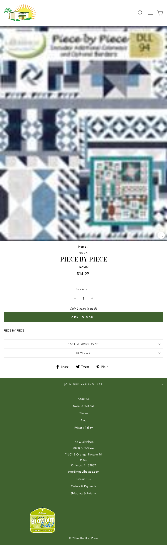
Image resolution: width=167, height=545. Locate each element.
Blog (83, 420)
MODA (83, 253)
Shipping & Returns (83, 493)
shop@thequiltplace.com (83, 471)
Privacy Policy (83, 427)
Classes (83, 413)
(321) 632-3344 (83, 448)
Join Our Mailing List (83, 384)
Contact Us (83, 479)
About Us (84, 399)
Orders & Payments (83, 486)
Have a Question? (83, 343)
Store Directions (83, 406)
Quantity (83, 289)
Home (82, 246)
